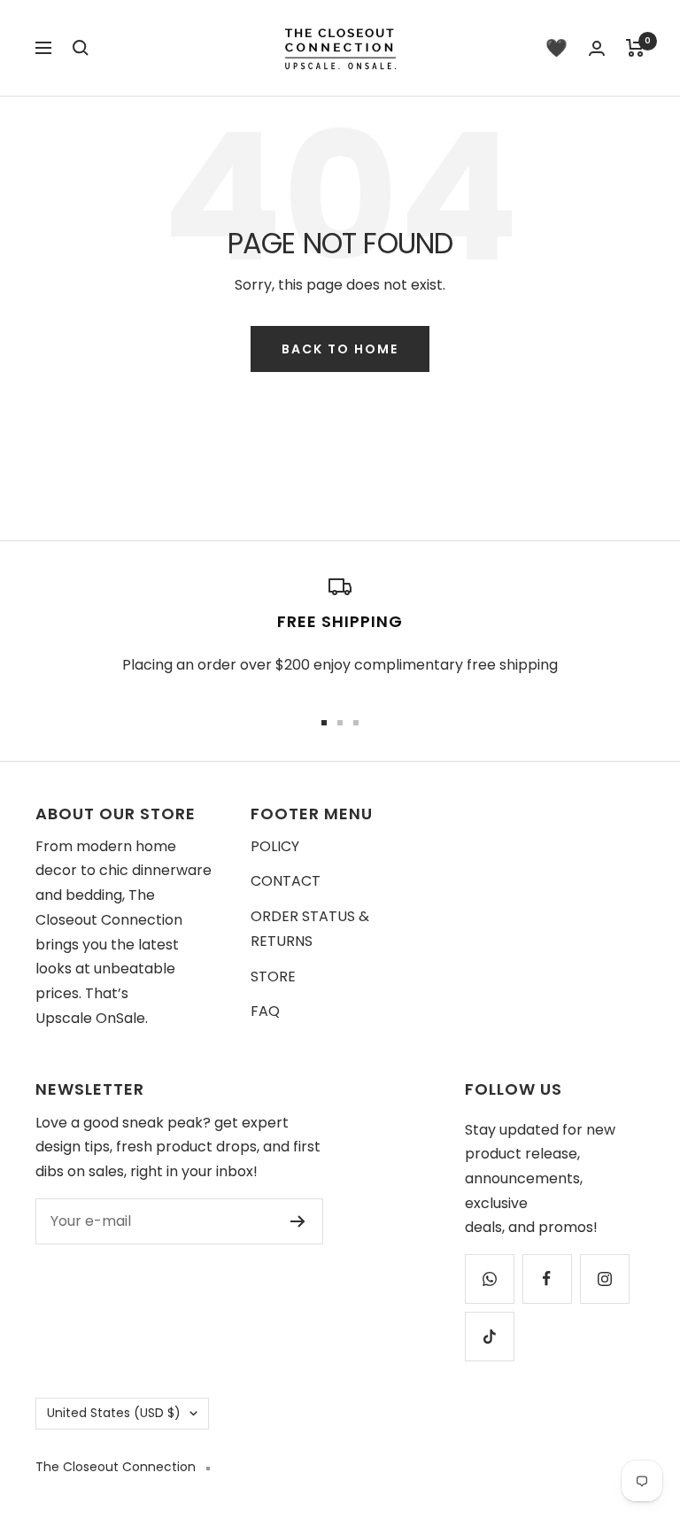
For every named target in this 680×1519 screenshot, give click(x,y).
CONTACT (286, 881)
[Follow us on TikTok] (489, 1336)
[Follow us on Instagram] (604, 1278)
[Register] (297, 1221)
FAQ (265, 1011)
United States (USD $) (114, 1413)
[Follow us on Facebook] (546, 1278)
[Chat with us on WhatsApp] (489, 1278)
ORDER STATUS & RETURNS (310, 928)
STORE (273, 976)
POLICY (275, 846)
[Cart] (635, 48)
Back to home (340, 349)
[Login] (597, 48)
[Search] (81, 48)
